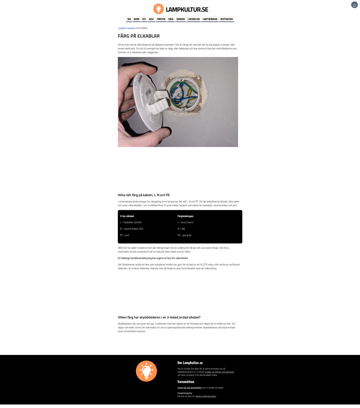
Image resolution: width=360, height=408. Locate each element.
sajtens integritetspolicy (205, 396)
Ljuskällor (194, 18)
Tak (129, 18)
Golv (151, 18)
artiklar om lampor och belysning (219, 372)
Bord (136, 18)
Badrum (181, 18)
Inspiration (226, 18)
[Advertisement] (180, 170)
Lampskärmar (210, 18)
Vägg (170, 18)
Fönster (161, 18)
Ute (144, 18)
